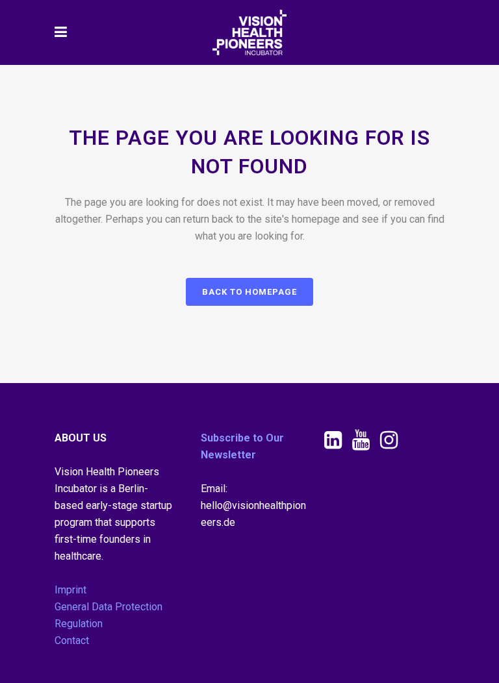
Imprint (70, 590)
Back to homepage (249, 292)
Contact (72, 640)
